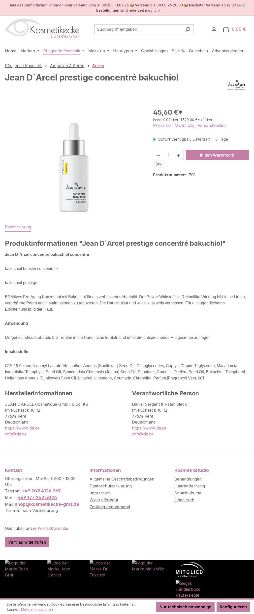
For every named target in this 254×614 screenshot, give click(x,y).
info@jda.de (16, 433)
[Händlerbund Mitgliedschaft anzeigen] (190, 569)
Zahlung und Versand (110, 506)
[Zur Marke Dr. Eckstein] (106, 568)
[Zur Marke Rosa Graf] (21, 568)
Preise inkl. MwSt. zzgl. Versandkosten (189, 125)
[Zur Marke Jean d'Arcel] (63, 568)
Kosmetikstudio (191, 470)
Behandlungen (188, 479)
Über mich (184, 499)
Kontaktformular (53, 528)
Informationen (105, 470)
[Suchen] (187, 29)
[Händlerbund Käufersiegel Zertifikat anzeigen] (190, 588)
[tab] (18, 227)
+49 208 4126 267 (41, 490)
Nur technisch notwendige (185, 606)
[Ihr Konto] (214, 29)
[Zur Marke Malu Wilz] (148, 565)
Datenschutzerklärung (111, 485)
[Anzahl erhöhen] (178, 155)
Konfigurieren (233, 606)
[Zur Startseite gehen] (42, 28)
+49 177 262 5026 (37, 497)
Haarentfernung (189, 485)
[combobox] (138, 29)
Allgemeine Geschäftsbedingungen (122, 479)
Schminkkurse (187, 492)
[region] (74, 160)
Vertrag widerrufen (27, 542)
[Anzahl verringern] (158, 155)
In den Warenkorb (217, 155)
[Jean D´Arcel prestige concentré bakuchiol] (74, 160)
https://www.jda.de (22, 428)
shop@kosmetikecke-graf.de (47, 504)
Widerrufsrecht (104, 499)
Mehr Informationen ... (38, 609)
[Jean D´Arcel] (236, 85)
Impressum (100, 492)
